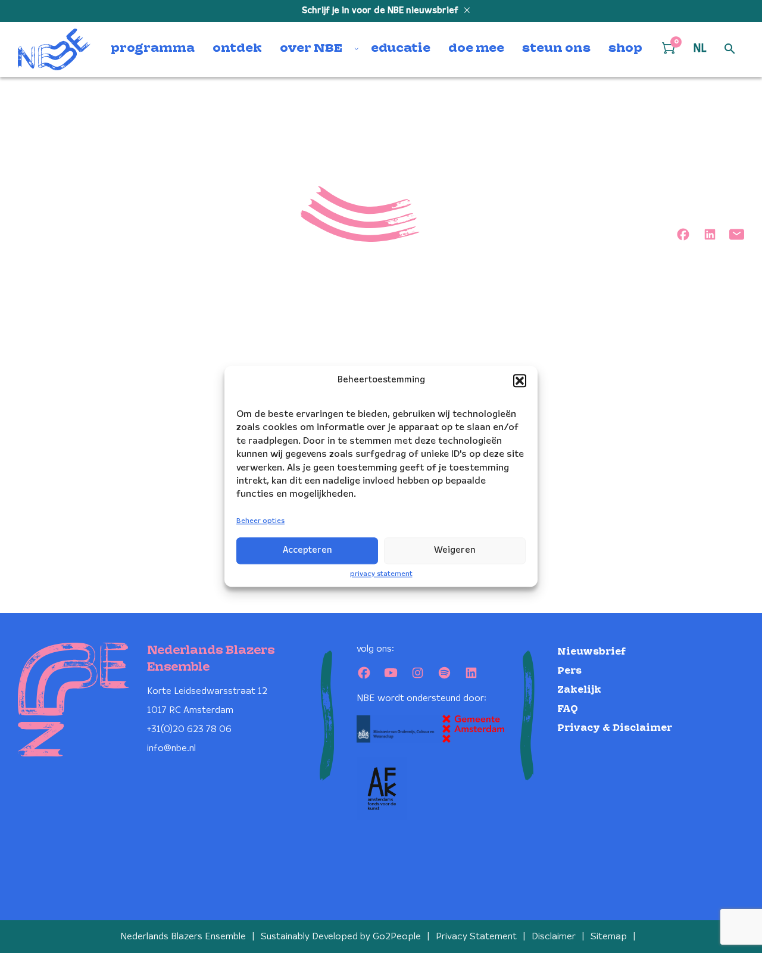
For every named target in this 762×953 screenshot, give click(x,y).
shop (625, 48)
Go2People (397, 936)
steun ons (556, 48)
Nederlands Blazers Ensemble (183, 936)
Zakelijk (579, 690)
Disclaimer (554, 936)
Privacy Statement (476, 936)
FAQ (567, 709)
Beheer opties (260, 521)
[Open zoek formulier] (730, 49)
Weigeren (455, 550)
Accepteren (307, 550)
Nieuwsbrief (591, 651)
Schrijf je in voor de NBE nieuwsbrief (381, 11)
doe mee (476, 48)
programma (153, 48)
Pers (569, 671)
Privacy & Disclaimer (614, 728)
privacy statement (381, 574)
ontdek (237, 48)
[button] (520, 381)
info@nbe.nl (171, 748)
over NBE (311, 48)
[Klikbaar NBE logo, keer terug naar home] (54, 49)
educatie (400, 48)
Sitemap (609, 936)
